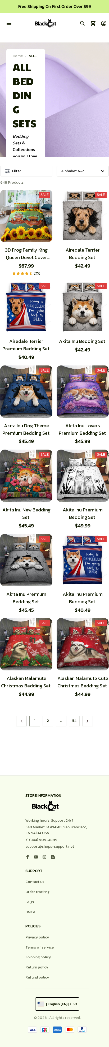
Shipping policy (38, 957)
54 (74, 720)
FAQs (29, 902)
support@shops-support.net (49, 846)
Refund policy (37, 977)
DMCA (30, 912)
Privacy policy (37, 937)
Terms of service (39, 947)
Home (18, 56)
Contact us (34, 882)
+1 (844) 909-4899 (41, 840)
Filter (16, 171)
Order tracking (37, 892)
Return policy (36, 967)
